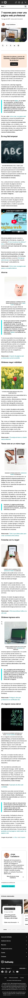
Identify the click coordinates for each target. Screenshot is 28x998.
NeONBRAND (20, 648)
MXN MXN (22, 968)
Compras (3, 956)
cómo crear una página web (18, 116)
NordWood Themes (9, 570)
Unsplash (22, 837)
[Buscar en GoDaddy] (25, 6)
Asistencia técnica (6, 940)
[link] (6, 45)
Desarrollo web (9, 908)
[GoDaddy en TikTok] (10, 972)
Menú (2, 6)
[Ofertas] (16, 2)
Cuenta (3, 952)
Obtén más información (10, 922)
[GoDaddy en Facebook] (2, 972)
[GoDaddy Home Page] (7, 962)
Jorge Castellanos (10, 24)
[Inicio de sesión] (22, 2)
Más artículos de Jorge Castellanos (13, 877)
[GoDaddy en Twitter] (13, 972)
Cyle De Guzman (10, 734)
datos (16, 100)
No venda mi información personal (14, 980)
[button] (5, 929)
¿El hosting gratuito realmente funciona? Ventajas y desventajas (10, 916)
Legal (5, 977)
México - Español (5, 968)
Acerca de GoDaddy (6, 937)
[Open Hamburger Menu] (1, 2)
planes (12, 332)
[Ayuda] (19, 2)
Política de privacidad (13, 977)
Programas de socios (6, 948)
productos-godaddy (8, 886)
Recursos (3, 944)
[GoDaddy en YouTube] (17, 972)
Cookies (22, 977)
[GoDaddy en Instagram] (6, 972)
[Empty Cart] (25, 2)
